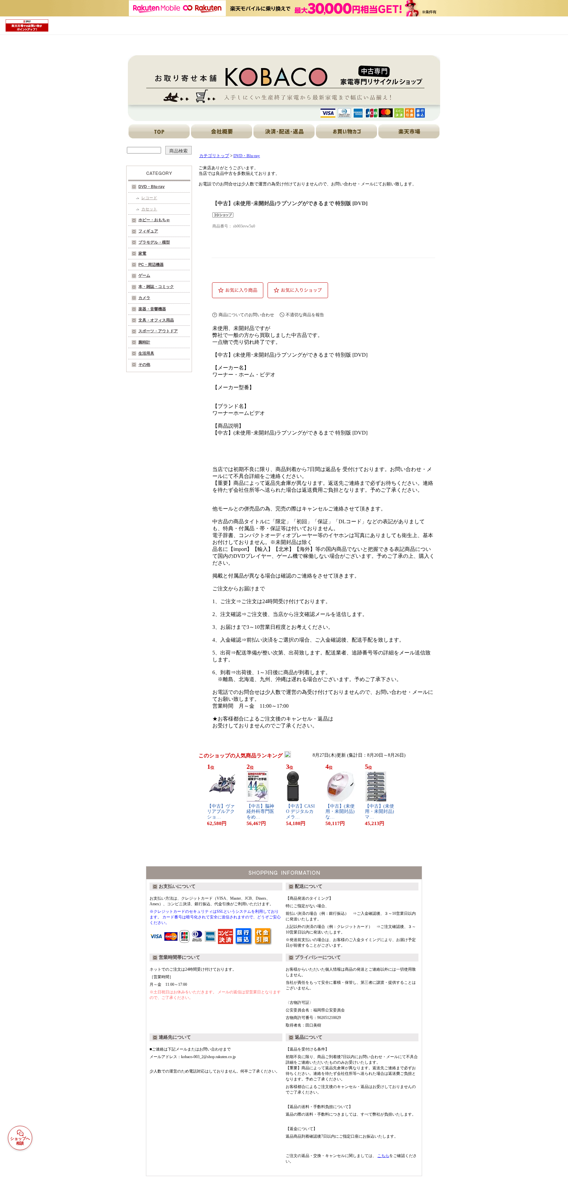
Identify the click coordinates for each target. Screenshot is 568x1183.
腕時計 (144, 342)
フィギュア (148, 231)
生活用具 (146, 353)
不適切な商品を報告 (305, 314)
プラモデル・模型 (154, 242)
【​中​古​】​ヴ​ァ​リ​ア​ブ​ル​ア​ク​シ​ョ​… (221, 812)
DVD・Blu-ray (151, 186)
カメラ (144, 298)
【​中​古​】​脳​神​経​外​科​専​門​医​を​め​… (260, 812)
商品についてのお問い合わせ (246, 314)
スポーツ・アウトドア (158, 331)
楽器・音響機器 (152, 309)
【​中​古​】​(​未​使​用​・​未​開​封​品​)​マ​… (379, 812)
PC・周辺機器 (151, 264)
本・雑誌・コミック (156, 286)
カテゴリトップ (214, 156)
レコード (149, 198)
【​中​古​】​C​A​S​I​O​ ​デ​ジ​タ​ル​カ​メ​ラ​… (300, 812)
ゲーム (144, 275)
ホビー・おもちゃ (154, 220)
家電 (142, 253)
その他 (144, 364)
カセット (149, 209)
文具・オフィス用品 (156, 320)
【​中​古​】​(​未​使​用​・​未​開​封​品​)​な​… (340, 812)
